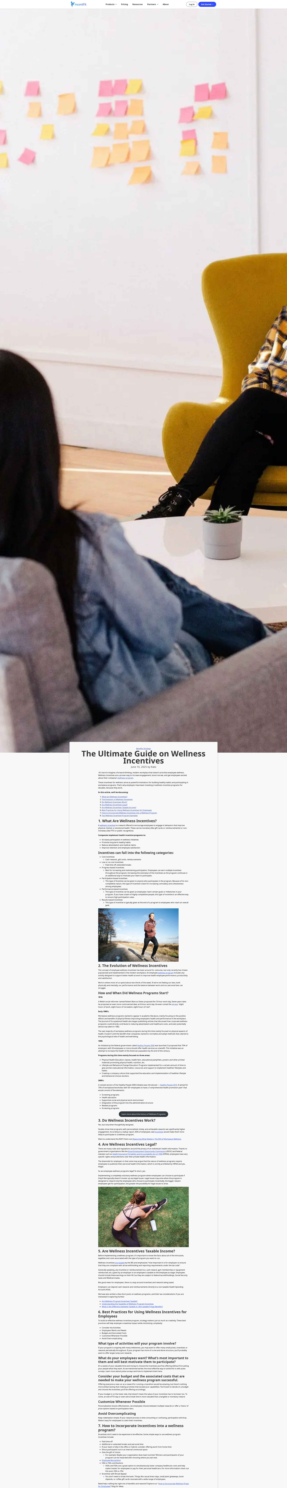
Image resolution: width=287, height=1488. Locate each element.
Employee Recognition (111, 1460)
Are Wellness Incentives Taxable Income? (119, 807)
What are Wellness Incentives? (114, 797)
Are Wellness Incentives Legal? (114, 805)
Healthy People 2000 (145, 1045)
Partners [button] (152, 4)
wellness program (125, 778)
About (166, 4)
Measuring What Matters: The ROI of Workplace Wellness (156, 1139)
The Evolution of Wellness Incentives (117, 799)
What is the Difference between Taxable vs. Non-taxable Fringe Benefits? (132, 1306)
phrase (175, 1004)
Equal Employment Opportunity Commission (147, 1151)
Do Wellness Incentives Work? (114, 802)
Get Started (206, 4)
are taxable (120, 1262)
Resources (137, 4)
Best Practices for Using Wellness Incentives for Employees (127, 810)
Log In (192, 4)
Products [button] (110, 4)
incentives (159, 1132)
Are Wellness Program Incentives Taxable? (119, 1301)
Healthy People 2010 (168, 1085)
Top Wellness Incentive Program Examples (120, 815)
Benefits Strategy (143, 748)
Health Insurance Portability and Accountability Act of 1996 (137, 1154)
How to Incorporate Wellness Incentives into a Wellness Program (129, 813)
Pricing (124, 4)
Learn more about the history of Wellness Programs (143, 1114)
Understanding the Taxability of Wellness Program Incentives (128, 1304)
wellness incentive (107, 825)
